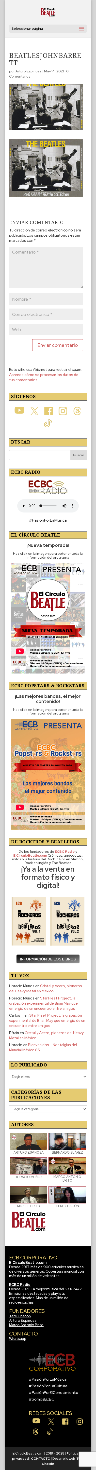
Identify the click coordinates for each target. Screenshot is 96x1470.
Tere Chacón (20, 1316)
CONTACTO (40, 1459)
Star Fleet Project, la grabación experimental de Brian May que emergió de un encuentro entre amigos (43, 1003)
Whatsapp (17, 1338)
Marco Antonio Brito (26, 1324)
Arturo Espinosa (29, 71)
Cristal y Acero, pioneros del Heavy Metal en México (45, 989)
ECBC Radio (20, 1284)
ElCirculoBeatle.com (28, 1262)
